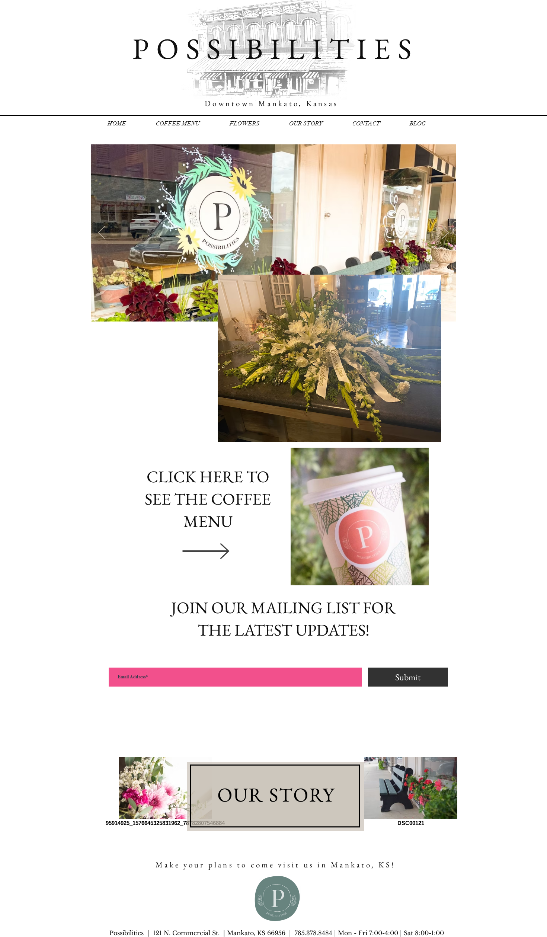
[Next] (445, 233)
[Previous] (101, 233)
